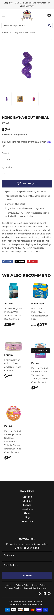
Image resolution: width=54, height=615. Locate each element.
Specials (27, 501)
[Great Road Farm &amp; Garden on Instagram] (49, 593)
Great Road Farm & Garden (29, 601)
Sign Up (27, 575)
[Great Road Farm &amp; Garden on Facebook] (45, 593)
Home (5, 32)
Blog (27, 517)
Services (27, 496)
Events (27, 505)
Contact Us (27, 521)
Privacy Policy (23, 585)
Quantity (7, 167)
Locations (27, 509)
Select (5, 153)
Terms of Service (13, 588)
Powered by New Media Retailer (26, 604)
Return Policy (39, 585)
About (27, 513)
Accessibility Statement (35, 588)
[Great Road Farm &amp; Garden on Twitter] (40, 593)
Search (9, 585)
